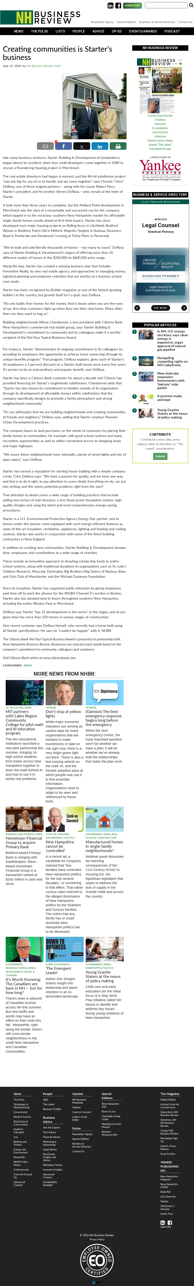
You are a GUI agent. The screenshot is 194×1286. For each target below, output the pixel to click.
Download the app (160, 149)
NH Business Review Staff (44, 66)
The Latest (49, 1104)
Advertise (160, 136)
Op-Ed (117, 31)
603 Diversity (168, 1196)
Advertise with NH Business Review (168, 1123)
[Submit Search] (191, 5)
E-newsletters (160, 128)
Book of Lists (109, 1111)
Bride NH (165, 1192)
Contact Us (185, 22)
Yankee (164, 1201)
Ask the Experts (51, 1127)
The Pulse (39, 31)
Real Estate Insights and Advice (49, 1157)
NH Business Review (40, 17)
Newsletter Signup (102, 22)
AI (7, 707)
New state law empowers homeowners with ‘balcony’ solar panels (171, 381)
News (18, 31)
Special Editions (126, 22)
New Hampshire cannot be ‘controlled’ (60, 846)
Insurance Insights (53, 1169)
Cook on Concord (57, 834)
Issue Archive (160, 132)
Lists (60, 31)
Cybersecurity (21, 1169)
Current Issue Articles (160, 116)
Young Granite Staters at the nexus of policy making (103, 976)
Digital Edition (168, 1099)
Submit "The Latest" (160, 145)
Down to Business (57, 964)
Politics (69, 837)
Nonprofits (93, 968)
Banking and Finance (20, 834)
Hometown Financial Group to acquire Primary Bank (24, 842)
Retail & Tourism (22, 1117)
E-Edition (160, 120)
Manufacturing (16, 968)
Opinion (51, 707)
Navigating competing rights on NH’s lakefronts (172, 361)
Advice (98, 31)
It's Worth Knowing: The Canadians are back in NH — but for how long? (24, 986)
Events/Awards (143, 31)
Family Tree (166, 1214)
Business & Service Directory (157, 22)
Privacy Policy (97, 1239)
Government (54, 837)
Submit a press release (160, 140)
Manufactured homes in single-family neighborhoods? (104, 846)
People (79, 31)
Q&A (45, 1099)
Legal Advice (50, 1149)
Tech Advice (49, 1132)
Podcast (172, 31)
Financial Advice (51, 1137)
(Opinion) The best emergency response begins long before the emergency (104, 718)
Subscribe (132, 5)
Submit (160, 456)
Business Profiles (52, 1109)
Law (16, 1137)
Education (16, 707)
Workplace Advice (52, 1165)
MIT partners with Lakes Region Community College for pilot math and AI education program (25, 722)
